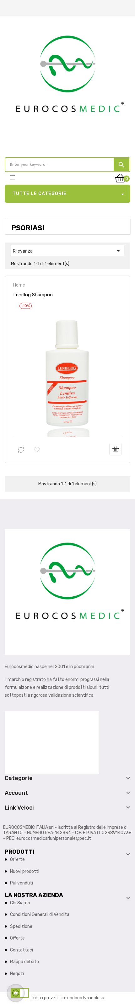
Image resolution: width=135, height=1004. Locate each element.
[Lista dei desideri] (37, 450)
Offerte (17, 859)
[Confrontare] (21, 450)
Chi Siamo (20, 903)
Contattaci (21, 950)
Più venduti (21, 883)
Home (19, 285)
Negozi (17, 973)
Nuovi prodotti (24, 871)
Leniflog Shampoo (33, 295)
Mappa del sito (24, 961)
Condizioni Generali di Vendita (39, 914)
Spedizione (21, 926)
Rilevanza (67, 250)
